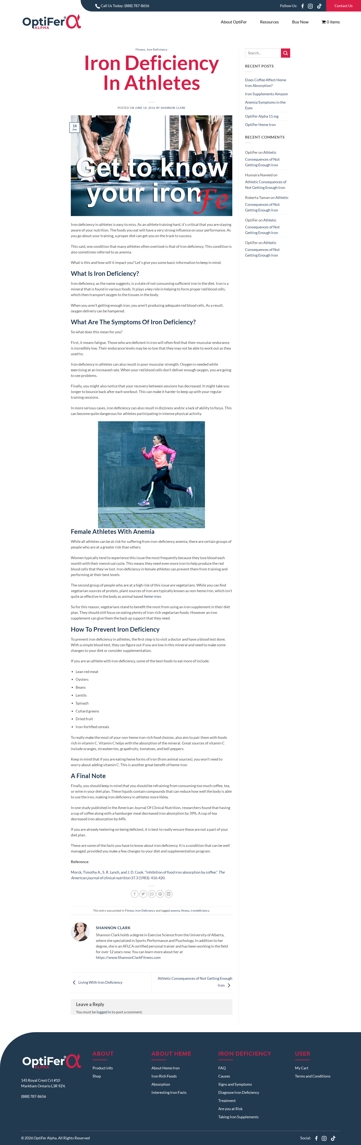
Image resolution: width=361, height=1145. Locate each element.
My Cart (301, 1068)
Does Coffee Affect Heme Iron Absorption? (265, 83)
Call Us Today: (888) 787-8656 (124, 5)
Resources (269, 21)
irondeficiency (200, 910)
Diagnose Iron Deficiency (238, 1092)
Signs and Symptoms (235, 1084)
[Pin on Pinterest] (160, 894)
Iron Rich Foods (164, 1076)
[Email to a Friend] (152, 894)
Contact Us (343, 5)
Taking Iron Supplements (238, 1116)
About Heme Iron (165, 1068)
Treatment (227, 1100)
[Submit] (285, 53)
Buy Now (300, 21)
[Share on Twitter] (143, 894)
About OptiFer (234, 21)
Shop (97, 1076)
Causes (224, 1076)
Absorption (160, 1084)
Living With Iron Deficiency (100, 982)
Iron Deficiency (157, 49)
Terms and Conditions (312, 1076)
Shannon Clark (173, 107)
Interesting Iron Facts (169, 1092)
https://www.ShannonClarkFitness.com (128, 957)
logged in (104, 1012)
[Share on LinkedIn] (169, 894)
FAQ (222, 1068)
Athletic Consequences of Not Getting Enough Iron (262, 158)
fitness (185, 910)
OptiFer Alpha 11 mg (261, 116)
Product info (103, 1068)
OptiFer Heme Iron (260, 124)
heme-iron (152, 596)
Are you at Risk (230, 1108)
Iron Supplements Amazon (266, 94)
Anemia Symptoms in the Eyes (265, 105)
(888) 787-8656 (33, 1096)
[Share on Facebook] (135, 894)
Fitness (140, 49)
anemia (175, 910)
